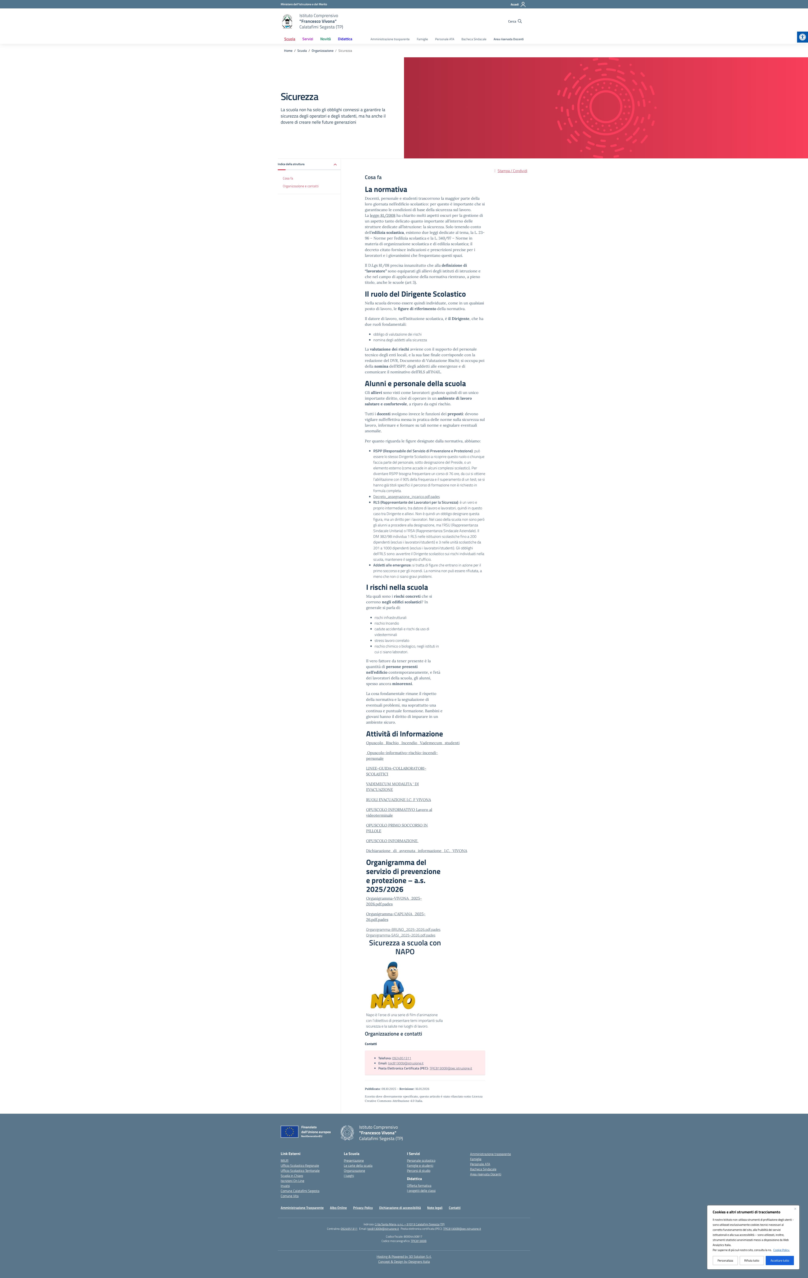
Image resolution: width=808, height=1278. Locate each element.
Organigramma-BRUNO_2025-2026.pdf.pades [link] (403, 929)
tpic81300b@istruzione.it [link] (406, 1063)
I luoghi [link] (349, 1175)
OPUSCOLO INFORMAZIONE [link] (392, 840)
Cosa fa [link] (288, 178)
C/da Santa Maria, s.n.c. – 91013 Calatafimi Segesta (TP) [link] (410, 1224)
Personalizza (725, 1260)
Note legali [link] (435, 1207)
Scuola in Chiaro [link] (292, 1175)
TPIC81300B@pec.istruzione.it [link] (450, 1068)
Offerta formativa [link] (419, 1185)
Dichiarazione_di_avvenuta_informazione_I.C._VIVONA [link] (416, 850)
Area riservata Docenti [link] (509, 39)
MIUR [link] (284, 1160)
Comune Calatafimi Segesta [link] (300, 1190)
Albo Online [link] (338, 1207)
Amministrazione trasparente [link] (390, 39)
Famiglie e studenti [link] (420, 1165)
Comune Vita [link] (290, 1195)
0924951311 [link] (401, 1058)
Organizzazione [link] (354, 1170)
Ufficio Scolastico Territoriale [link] (300, 1170)
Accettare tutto (780, 1260)
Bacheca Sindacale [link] (473, 39)
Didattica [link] (345, 39)
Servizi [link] (307, 39)
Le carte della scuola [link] (358, 1165)
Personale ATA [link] (444, 39)
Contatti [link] (455, 1207)
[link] (802, 37)
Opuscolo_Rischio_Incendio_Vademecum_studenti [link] (413, 742)
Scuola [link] (289, 39)
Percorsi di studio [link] (418, 1170)
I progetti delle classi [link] (421, 1190)
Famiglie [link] (422, 39)
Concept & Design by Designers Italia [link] (404, 1261)
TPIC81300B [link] (419, 1241)
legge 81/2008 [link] (382, 215)
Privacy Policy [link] (363, 1207)
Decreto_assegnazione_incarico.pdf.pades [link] (406, 496)
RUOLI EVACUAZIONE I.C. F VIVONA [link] (398, 799)
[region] (753, 1237)
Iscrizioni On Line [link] (292, 1180)
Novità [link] (325, 39)
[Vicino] (795, 1208)
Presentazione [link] (354, 1160)
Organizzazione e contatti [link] (301, 186)
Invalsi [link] (285, 1185)
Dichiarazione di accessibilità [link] (400, 1207)
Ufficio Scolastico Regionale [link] (300, 1165)
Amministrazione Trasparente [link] (302, 1207)
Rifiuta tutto (751, 1260)
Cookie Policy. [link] (781, 1250)
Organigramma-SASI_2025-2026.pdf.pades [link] (400, 935)
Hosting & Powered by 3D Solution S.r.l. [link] (404, 1256)
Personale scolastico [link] (421, 1160)
